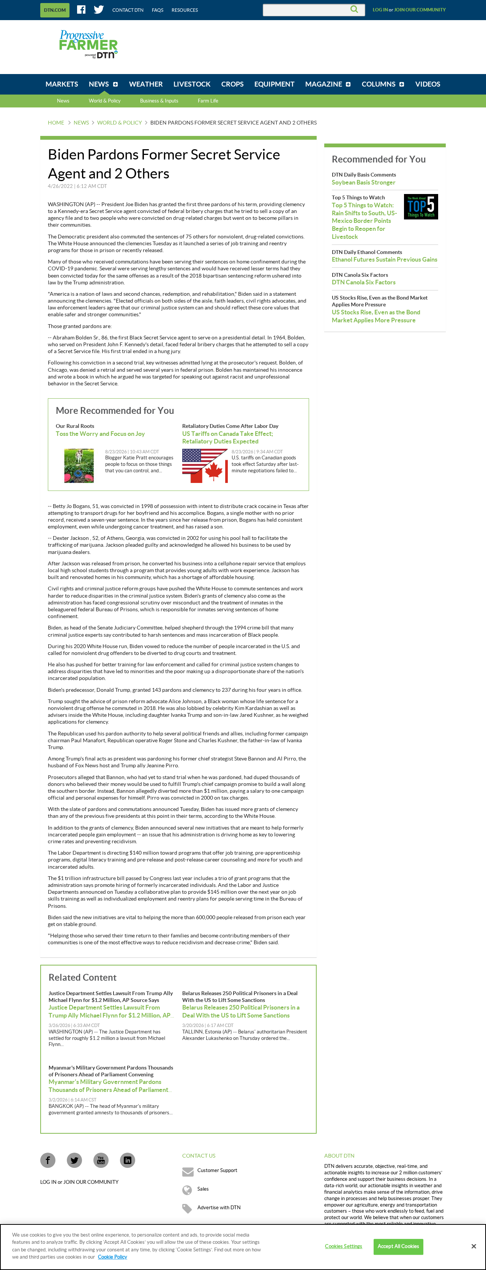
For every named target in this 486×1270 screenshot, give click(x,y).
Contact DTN (128, 10)
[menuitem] (62, 84)
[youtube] (101, 1160)
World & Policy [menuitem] (105, 101)
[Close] (473, 1246)
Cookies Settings (343, 1246)
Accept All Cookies (398, 1246)
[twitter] (74, 1160)
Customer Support (217, 1170)
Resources (185, 10)
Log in (380, 10)
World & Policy (119, 123)
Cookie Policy (112, 1257)
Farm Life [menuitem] (208, 101)
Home (56, 123)
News (63, 101)
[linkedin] (127, 1160)
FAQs (157, 10)
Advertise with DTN (219, 1207)
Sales (203, 1189)
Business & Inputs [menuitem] (159, 101)
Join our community (420, 10)
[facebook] (47, 1160)
